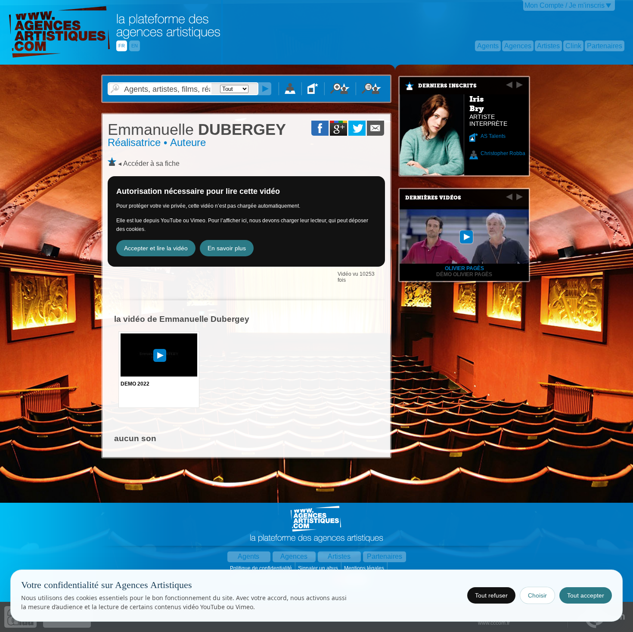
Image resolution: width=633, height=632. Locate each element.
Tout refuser (491, 595)
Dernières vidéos (433, 198)
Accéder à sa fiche (151, 163)
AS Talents (493, 136)
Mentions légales (364, 568)
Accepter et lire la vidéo (156, 248)
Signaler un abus (318, 568)
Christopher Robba (503, 153)
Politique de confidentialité (261, 568)
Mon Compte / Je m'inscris (564, 5)
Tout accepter (585, 595)
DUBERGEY (197, 129)
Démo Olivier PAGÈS (464, 274)
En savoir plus (227, 248)
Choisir (537, 595)
